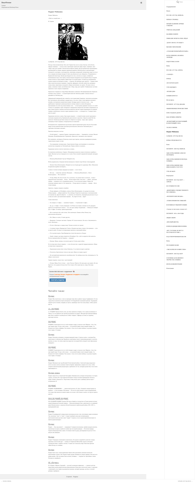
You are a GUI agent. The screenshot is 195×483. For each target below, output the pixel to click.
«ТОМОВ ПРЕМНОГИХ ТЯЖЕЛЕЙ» (176, 200)
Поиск (179, 2)
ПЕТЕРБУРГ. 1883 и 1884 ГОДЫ (175, 213)
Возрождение (169, 175)
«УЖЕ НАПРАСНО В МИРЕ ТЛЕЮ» (176, 249)
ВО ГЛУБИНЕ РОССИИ (172, 186)
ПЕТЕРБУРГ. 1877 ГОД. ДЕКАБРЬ (175, 104)
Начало (168, 11)
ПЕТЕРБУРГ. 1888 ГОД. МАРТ (174, 253)
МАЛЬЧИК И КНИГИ (172, 34)
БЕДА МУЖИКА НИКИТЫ (173, 117)
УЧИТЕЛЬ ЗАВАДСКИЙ (173, 30)
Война (168, 66)
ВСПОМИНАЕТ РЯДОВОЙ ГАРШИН (176, 205)
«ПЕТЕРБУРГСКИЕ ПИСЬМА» (174, 196)
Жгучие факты (170, 100)
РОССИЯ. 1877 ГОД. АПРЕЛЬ (174, 70)
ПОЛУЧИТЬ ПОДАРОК (57, 280)
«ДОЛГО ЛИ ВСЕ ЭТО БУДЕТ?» (175, 42)
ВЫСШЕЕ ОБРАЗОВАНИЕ (173, 47)
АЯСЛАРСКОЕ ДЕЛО (172, 83)
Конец (168, 241)
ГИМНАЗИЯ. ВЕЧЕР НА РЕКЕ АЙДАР (177, 38)
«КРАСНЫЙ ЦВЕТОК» (172, 222)
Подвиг (51, 296)
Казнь (167, 144)
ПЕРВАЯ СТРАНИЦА (172, 19)
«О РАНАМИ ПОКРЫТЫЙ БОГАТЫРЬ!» (177, 51)
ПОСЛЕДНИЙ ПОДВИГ (58, 398)
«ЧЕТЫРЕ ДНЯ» (170, 91)
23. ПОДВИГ (53, 309)
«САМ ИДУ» (169, 74)
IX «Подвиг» (53, 462)
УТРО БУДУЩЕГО (171, 87)
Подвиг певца (54, 373)
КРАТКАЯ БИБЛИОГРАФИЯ (174, 264)
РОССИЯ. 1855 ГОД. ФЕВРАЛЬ (174, 15)
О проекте (69, 476)
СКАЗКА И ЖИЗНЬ (171, 127)
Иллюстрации (170, 268)
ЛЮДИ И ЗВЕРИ (171, 217)
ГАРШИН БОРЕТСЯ (171, 95)
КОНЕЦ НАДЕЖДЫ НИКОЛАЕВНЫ (176, 226)
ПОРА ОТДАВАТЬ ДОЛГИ (173, 113)
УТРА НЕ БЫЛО (170, 171)
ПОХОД (168, 78)
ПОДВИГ (52, 321)
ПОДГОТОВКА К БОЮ (172, 61)
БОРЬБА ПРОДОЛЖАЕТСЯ (173, 140)
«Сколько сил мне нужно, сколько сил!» (176, 209)
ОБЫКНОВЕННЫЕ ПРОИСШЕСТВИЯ (177, 108)
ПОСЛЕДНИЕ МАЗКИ (172, 245)
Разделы (75, 476)
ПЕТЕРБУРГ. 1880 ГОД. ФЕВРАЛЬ (175, 149)
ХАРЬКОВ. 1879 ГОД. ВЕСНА (174, 136)
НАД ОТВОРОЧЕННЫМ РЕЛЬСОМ (176, 236)
